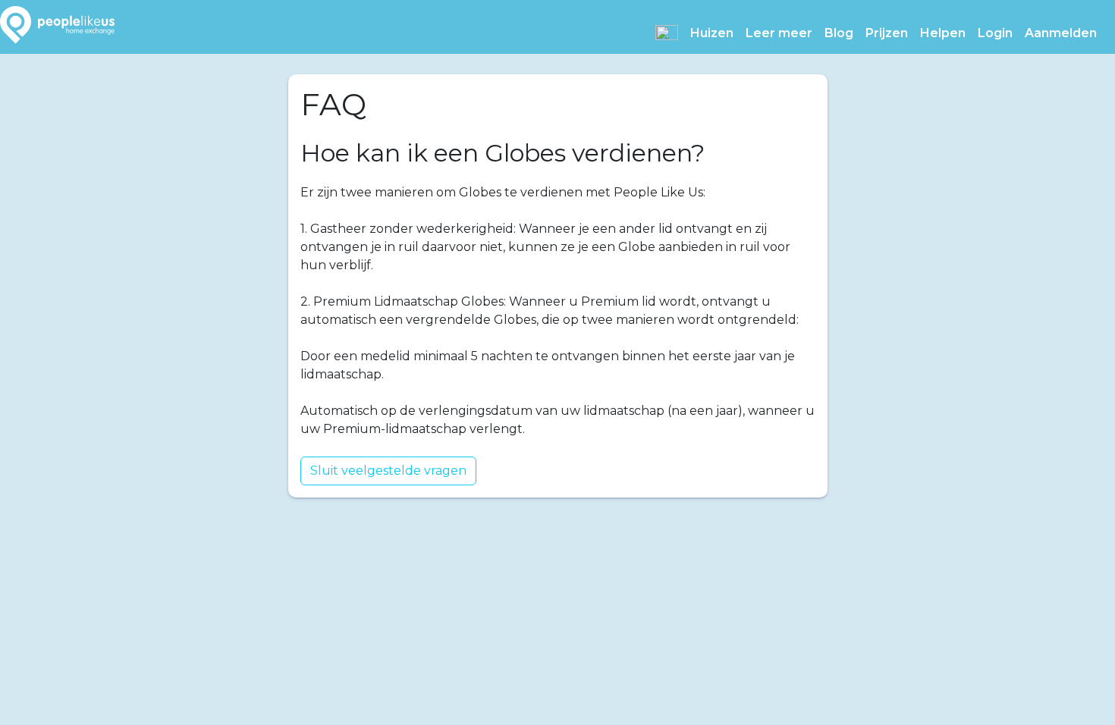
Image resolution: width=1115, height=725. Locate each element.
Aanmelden (1061, 33)
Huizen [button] (711, 33)
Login (995, 33)
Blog (838, 33)
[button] (666, 32)
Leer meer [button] (779, 33)
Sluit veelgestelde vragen (388, 470)
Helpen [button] (943, 33)
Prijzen (886, 33)
